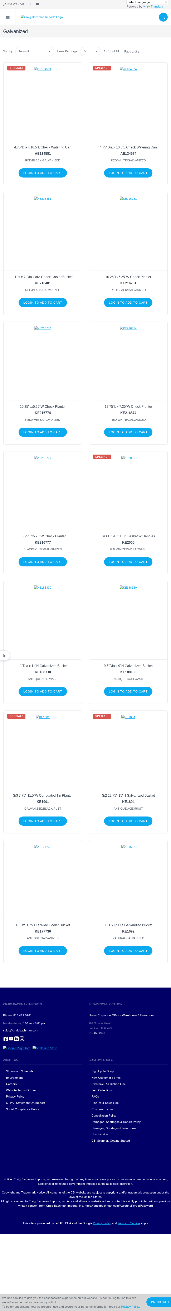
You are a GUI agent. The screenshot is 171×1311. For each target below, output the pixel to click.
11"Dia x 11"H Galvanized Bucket (43, 666)
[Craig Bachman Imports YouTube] (37, 4)
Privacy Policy (15, 1096)
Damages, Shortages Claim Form (114, 1128)
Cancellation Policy (104, 1115)
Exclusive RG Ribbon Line (109, 1084)
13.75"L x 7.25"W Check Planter (128, 406)
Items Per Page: (67, 51)
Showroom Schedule (20, 1071)
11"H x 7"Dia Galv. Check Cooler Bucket (43, 277)
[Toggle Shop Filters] (5, 655)
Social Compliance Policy (22, 1109)
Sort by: (8, 51)
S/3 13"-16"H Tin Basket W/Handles (128, 536)
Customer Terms (102, 1109)
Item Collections (102, 1090)
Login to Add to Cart (42, 173)
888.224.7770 (15, 4)
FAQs (95, 1096)
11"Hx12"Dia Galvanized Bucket (128, 925)
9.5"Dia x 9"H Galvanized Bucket (128, 666)
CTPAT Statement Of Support (25, 1102)
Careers (11, 1084)
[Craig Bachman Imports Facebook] (30, 4)
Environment (14, 1077)
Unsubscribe (100, 1134)
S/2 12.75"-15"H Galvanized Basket (128, 795)
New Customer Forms (106, 1077)
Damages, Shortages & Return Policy (116, 1121)
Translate (157, 6)
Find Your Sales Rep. (105, 1102)
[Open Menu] (7, 17)
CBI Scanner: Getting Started (111, 1140)
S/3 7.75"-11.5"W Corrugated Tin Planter (43, 795)
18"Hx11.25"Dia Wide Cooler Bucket (43, 925)
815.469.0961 (97, 1033)
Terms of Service (129, 1223)
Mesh (44, 39)
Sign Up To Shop (103, 1071)
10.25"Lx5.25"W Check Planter (128, 277)
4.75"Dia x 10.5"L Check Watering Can (42, 147)
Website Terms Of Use (21, 1090)
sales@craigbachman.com (20, 1030)
